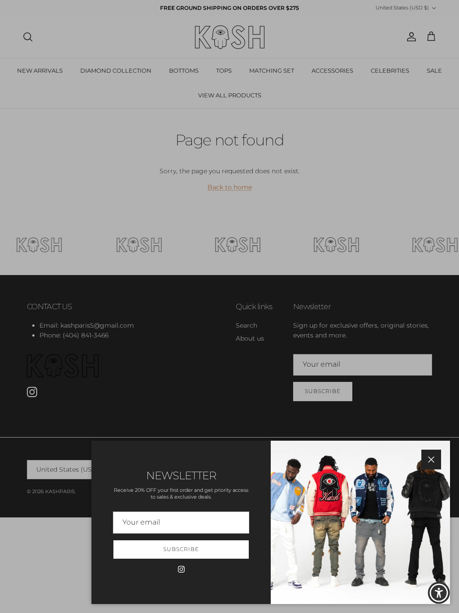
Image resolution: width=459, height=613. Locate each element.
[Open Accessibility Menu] (439, 593)
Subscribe (181, 549)
